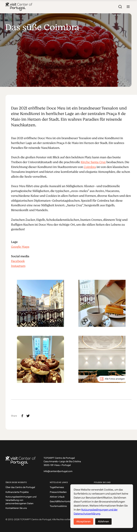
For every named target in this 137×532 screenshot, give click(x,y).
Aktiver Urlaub (57, 496)
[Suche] (120, 6)
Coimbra (90, 167)
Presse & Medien (58, 492)
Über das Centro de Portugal (20, 487)
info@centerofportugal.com (58, 471)
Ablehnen (103, 521)
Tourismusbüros (58, 506)
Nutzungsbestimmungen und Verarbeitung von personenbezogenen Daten (21, 500)
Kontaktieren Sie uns (16, 508)
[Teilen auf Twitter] (28, 416)
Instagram (18, 266)
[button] (128, 6)
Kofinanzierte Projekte (17, 492)
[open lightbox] (40, 303)
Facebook (18, 261)
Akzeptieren (83, 521)
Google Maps (20, 247)
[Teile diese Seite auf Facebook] (22, 416)
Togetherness (57, 487)
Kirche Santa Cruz (93, 162)
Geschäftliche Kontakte (62, 501)
